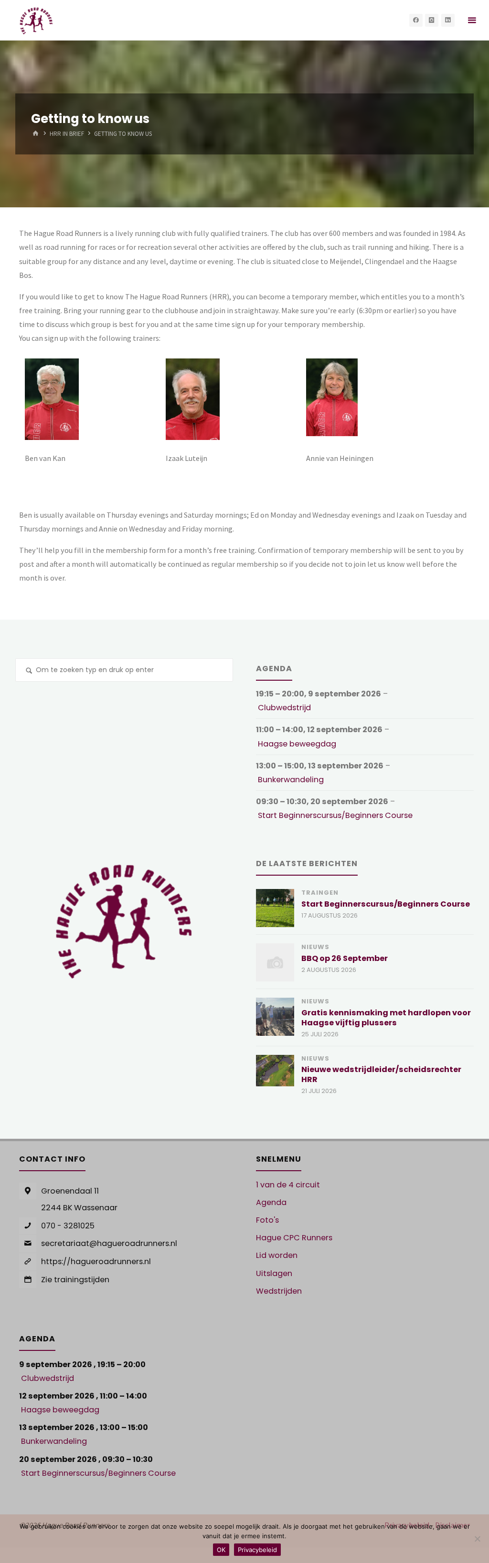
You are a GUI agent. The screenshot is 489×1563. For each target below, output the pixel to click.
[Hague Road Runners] (36, 20)
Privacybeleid (257, 1549)
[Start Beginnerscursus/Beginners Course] (275, 908)
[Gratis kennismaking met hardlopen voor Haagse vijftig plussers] (275, 1017)
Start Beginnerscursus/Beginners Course (335, 815)
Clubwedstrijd (284, 707)
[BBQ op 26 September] (275, 962)
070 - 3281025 (68, 1225)
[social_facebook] (416, 20)
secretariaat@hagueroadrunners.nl (109, 1243)
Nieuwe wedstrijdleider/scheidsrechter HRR (381, 1074)
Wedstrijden (279, 1291)
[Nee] (477, 1538)
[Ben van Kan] (52, 398)
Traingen (320, 892)
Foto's (267, 1220)
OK (221, 1549)
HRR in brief (67, 134)
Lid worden (277, 1255)
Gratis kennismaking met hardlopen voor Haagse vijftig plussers (386, 1017)
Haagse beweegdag (297, 743)
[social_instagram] (431, 20)
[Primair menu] (472, 20)
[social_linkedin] (448, 20)
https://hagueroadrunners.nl (96, 1261)
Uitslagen (274, 1273)
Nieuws (315, 946)
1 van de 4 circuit (288, 1184)
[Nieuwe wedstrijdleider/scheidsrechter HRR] (275, 1070)
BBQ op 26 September (344, 958)
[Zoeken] (29, 671)
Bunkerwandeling (291, 779)
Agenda (271, 1202)
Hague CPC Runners (294, 1237)
